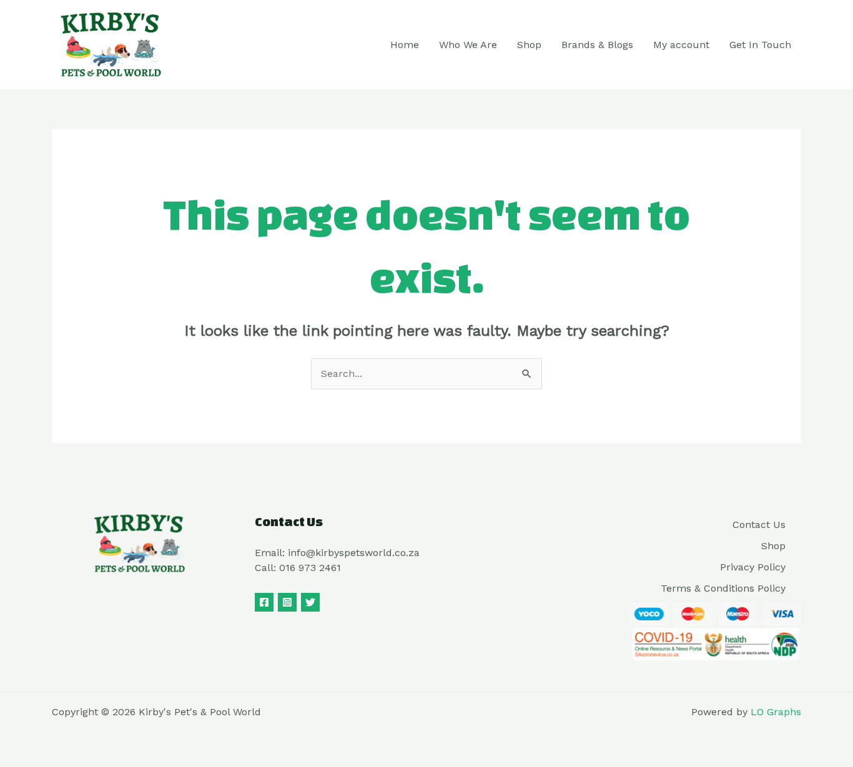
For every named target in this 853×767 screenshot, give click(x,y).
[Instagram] (287, 602)
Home (404, 45)
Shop (529, 45)
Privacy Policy (753, 567)
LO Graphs (776, 712)
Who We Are (468, 45)
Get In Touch (760, 45)
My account (681, 45)
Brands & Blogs (597, 45)
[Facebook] (264, 602)
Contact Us (759, 524)
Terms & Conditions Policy (723, 588)
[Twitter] (310, 602)
